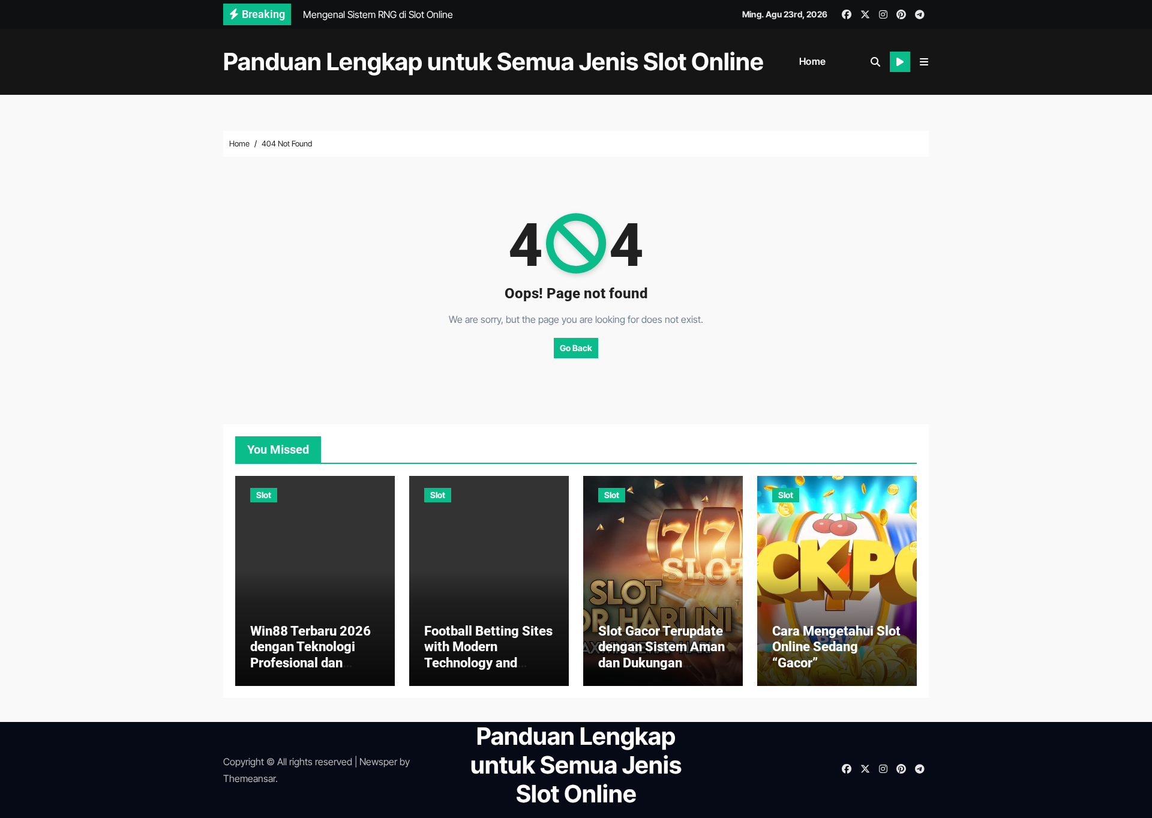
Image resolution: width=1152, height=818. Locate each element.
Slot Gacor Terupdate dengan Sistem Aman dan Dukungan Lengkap (661, 655)
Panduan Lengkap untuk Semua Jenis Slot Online (493, 61)
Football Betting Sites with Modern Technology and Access (488, 655)
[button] (924, 61)
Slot (263, 495)
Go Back (576, 348)
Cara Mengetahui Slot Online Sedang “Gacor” (836, 647)
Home (812, 61)
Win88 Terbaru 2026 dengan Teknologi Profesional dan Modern (310, 655)
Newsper (378, 762)
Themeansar (249, 778)
